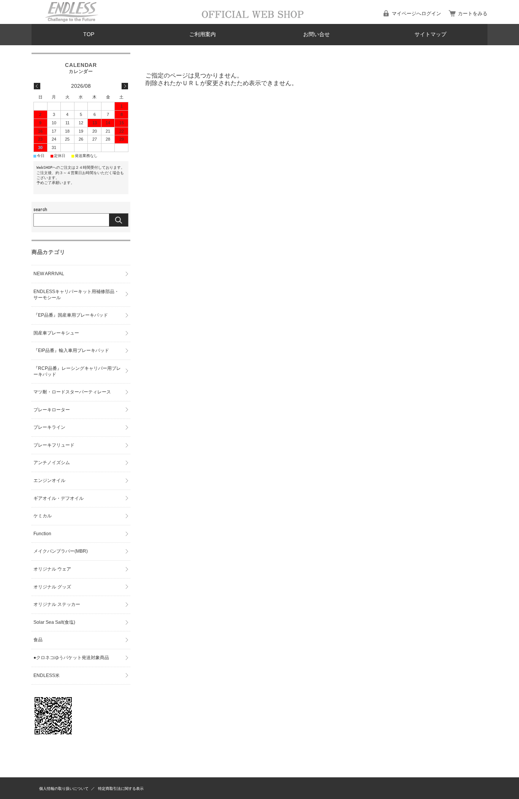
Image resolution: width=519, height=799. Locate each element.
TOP (88, 34)
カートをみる (472, 13)
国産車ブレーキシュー (56, 333)
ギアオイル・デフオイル (58, 498)
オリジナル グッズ (52, 587)
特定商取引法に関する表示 (121, 788)
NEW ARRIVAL (48, 273)
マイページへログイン (416, 13)
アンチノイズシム (51, 462)
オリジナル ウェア (52, 569)
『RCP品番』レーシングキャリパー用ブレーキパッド (77, 371)
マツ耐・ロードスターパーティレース (72, 392)
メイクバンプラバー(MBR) (60, 551)
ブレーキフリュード (53, 445)
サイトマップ (430, 34)
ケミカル (42, 515)
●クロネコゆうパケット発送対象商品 (71, 657)
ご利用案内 (202, 34)
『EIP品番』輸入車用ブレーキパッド (71, 350)
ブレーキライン (49, 427)
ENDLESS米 (46, 675)
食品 (38, 639)
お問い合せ (316, 34)
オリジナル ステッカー (56, 604)
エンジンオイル (49, 480)
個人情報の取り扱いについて (64, 788)
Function (42, 533)
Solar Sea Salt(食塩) (54, 622)
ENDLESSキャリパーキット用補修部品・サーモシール (76, 294)
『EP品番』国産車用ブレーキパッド (70, 315)
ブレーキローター (51, 409)
